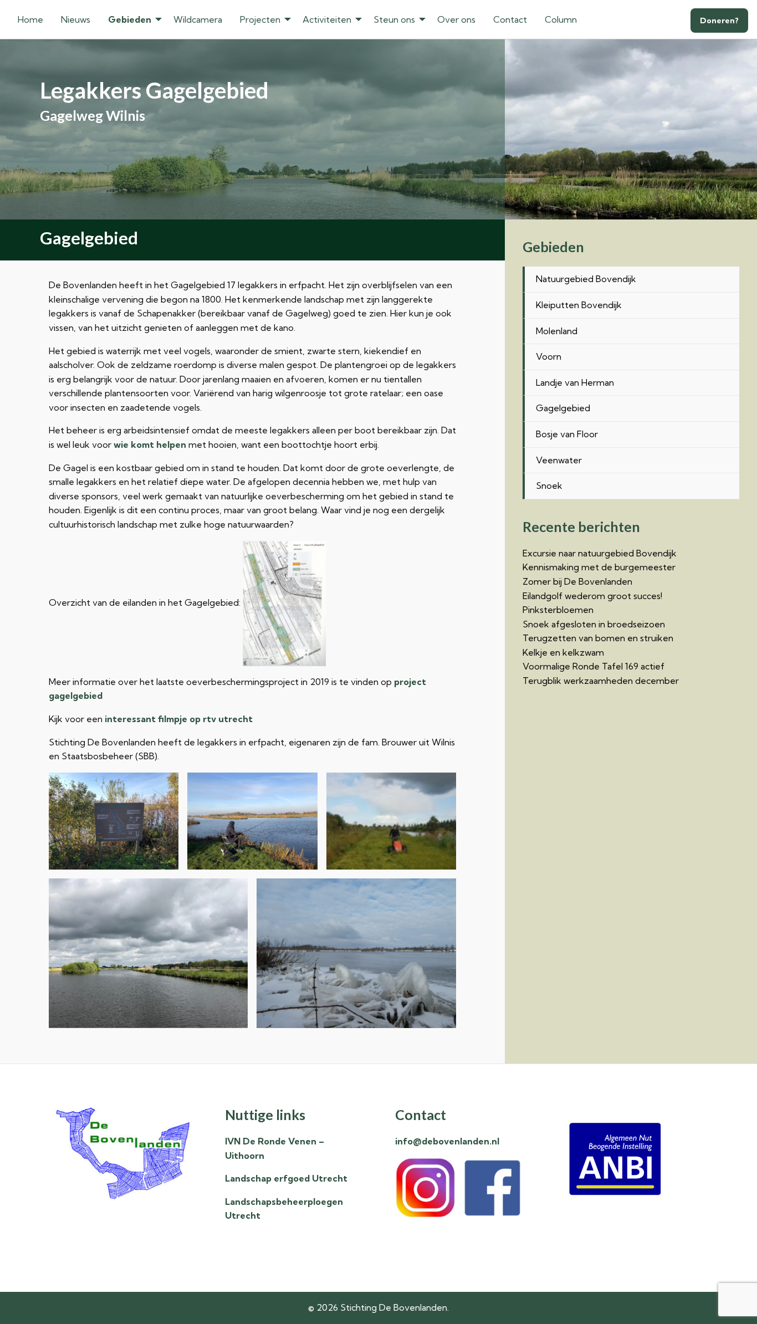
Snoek (549, 485)
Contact (510, 19)
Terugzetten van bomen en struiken (598, 637)
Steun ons (394, 19)
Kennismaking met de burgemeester (599, 566)
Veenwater (559, 460)
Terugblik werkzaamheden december (601, 680)
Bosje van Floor (567, 433)
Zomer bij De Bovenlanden (577, 581)
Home (30, 19)
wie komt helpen (150, 444)
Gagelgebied (563, 407)
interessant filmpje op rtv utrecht (179, 718)
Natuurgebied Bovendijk (586, 278)
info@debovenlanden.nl (447, 1141)
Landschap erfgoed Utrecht (286, 1178)
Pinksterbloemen (558, 609)
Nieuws (75, 19)
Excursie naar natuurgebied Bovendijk (600, 553)
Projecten (260, 19)
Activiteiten (327, 19)
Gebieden (129, 19)
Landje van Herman (575, 382)
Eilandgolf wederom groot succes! (592, 595)
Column (561, 19)
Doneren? (719, 20)
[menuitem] (30, 19)
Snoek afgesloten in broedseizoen (594, 624)
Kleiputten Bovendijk (579, 304)
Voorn (548, 356)
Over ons (456, 19)
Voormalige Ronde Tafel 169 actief (593, 666)
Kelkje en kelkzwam (563, 652)
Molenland (556, 330)
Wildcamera (197, 19)
